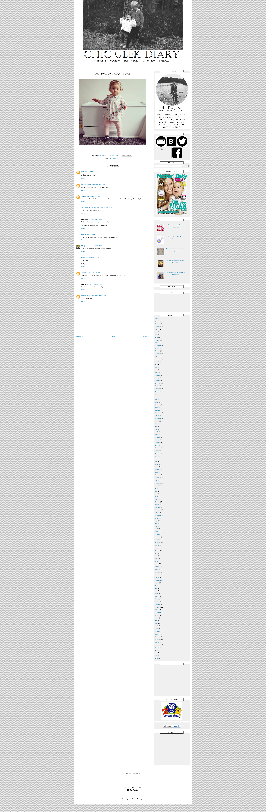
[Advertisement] (172, 680)
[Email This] (123, 156)
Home (114, 336)
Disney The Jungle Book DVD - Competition (176, 262)
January (157, 378)
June (156, 335)
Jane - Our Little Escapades (89, 207)
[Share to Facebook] (129, 156)
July (156, 332)
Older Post (147, 336)
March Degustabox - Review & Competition (176, 274)
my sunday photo (114, 158)
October (157, 329)
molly (83, 257)
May (156, 370)
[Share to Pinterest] (131, 156)
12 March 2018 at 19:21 (101, 246)
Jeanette (83, 273)
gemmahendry (85, 295)
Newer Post (80, 336)
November (158, 326)
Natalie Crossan (86, 184)
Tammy (83, 196)
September (158, 345)
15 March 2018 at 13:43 (95, 284)
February (157, 351)
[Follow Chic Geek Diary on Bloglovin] (172, 727)
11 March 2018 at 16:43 (96, 219)
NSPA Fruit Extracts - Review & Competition (176, 226)
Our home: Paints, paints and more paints (176, 250)
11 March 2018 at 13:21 (105, 207)
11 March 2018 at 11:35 (93, 196)
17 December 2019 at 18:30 (98, 295)
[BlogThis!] (125, 156)
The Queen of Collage (87, 246)
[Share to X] (127, 156)
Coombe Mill (85, 234)
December (157, 324)
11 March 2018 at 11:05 (98, 184)
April (156, 337)
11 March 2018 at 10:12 (94, 171)
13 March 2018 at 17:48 (92, 257)
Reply (83, 178)
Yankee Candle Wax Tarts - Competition (175, 238)
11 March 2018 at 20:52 (96, 234)
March (156, 318)
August (157, 321)
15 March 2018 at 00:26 (93, 273)
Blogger (141, 799)
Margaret (84, 171)
